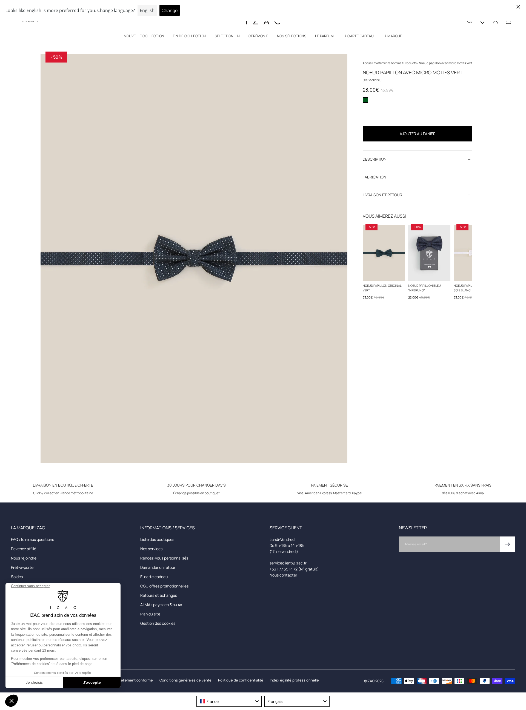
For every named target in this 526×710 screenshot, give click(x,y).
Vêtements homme (388, 63)
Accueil (368, 63)
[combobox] (229, 701)
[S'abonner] (507, 544)
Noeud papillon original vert (382, 287)
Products (410, 63)
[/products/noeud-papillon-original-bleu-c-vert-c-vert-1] (384, 253)
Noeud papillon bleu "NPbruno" (424, 287)
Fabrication (374, 177)
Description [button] (375, 159)
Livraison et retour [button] (382, 194)
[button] (143, 37)
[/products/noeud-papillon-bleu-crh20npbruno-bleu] (429, 253)
